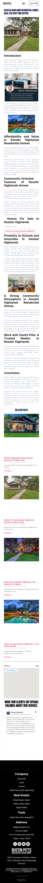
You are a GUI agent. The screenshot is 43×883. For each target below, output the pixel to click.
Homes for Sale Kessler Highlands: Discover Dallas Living (19, 521)
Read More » (8, 471)
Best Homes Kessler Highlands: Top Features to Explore (19, 583)
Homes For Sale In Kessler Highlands (20, 231)
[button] (24, 3)
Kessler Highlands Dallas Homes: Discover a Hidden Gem (18, 459)
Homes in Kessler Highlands (14, 190)
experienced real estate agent (18, 350)
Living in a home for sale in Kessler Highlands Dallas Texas (21, 265)
